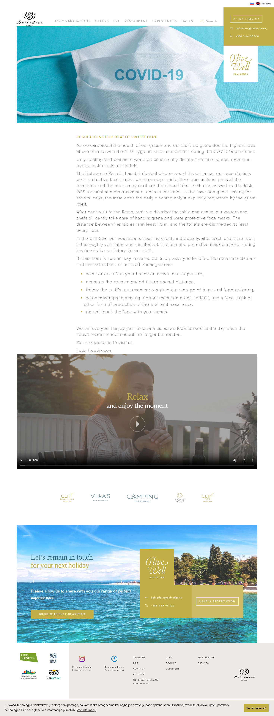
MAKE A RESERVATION (217, 601)
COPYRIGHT (172, 668)
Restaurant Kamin (82, 667)
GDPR (169, 657)
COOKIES (171, 663)
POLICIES (138, 674)
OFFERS (102, 21)
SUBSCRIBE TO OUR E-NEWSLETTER (62, 614)
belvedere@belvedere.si (251, 28)
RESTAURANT (136, 21)
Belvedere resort (82, 670)
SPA (116, 21)
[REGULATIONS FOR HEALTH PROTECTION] (258, 3)
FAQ (135, 663)
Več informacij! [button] (86, 710)
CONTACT (139, 668)
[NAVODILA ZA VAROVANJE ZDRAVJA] (252, 3)
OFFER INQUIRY (246, 19)
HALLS (187, 21)
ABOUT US (139, 657)
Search (211, 21)
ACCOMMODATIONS (72, 21)
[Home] (29, 19)
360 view (203, 663)
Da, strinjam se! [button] (256, 708)
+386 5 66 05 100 (247, 36)
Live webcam (206, 657)
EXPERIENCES (164, 21)
